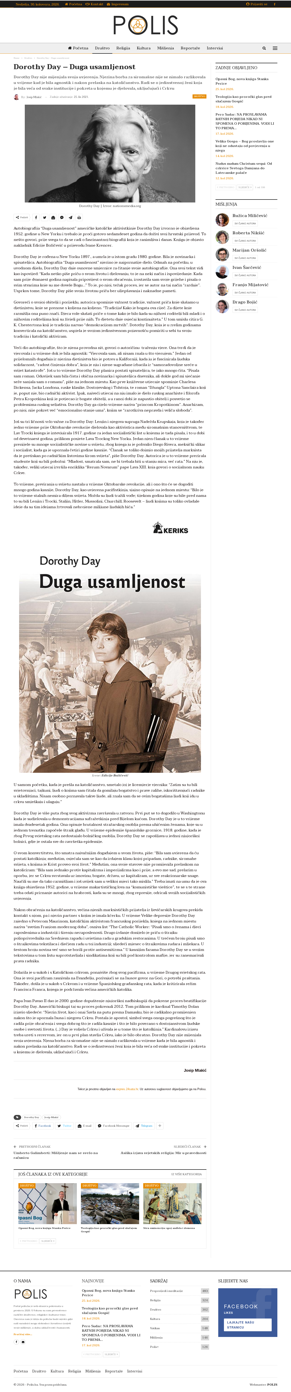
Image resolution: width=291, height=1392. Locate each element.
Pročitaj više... (23, 1334)
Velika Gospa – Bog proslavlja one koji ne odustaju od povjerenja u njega (245, 145)
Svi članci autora (245, 223)
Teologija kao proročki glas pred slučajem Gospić (243, 99)
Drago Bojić (245, 302)
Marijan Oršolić (249, 250)
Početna (75, 4)
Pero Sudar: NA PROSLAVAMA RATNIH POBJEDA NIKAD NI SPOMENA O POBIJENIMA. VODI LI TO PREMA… (245, 121)
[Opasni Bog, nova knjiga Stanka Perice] (47, 1203)
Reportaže (190, 48)
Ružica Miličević (250, 215)
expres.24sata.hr (127, 1089)
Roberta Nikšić (248, 233)
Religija (123, 48)
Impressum (120, 4)
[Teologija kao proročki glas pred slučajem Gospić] (110, 1203)
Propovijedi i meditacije (166, 1290)
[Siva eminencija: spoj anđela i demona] (172, 1203)
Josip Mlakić (51, 1117)
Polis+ (154, 1346)
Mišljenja (165, 48)
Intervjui (215, 48)
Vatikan (155, 1328)
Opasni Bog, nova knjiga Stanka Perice (242, 81)
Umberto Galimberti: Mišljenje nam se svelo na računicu (56, 1155)
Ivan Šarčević (247, 267)
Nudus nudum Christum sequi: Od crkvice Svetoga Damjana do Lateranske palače (244, 168)
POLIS (272, 1384)
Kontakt (97, 4)
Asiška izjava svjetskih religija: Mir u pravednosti (163, 1153)
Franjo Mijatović (250, 284)
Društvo (102, 48)
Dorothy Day (31, 1117)
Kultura (144, 48)
